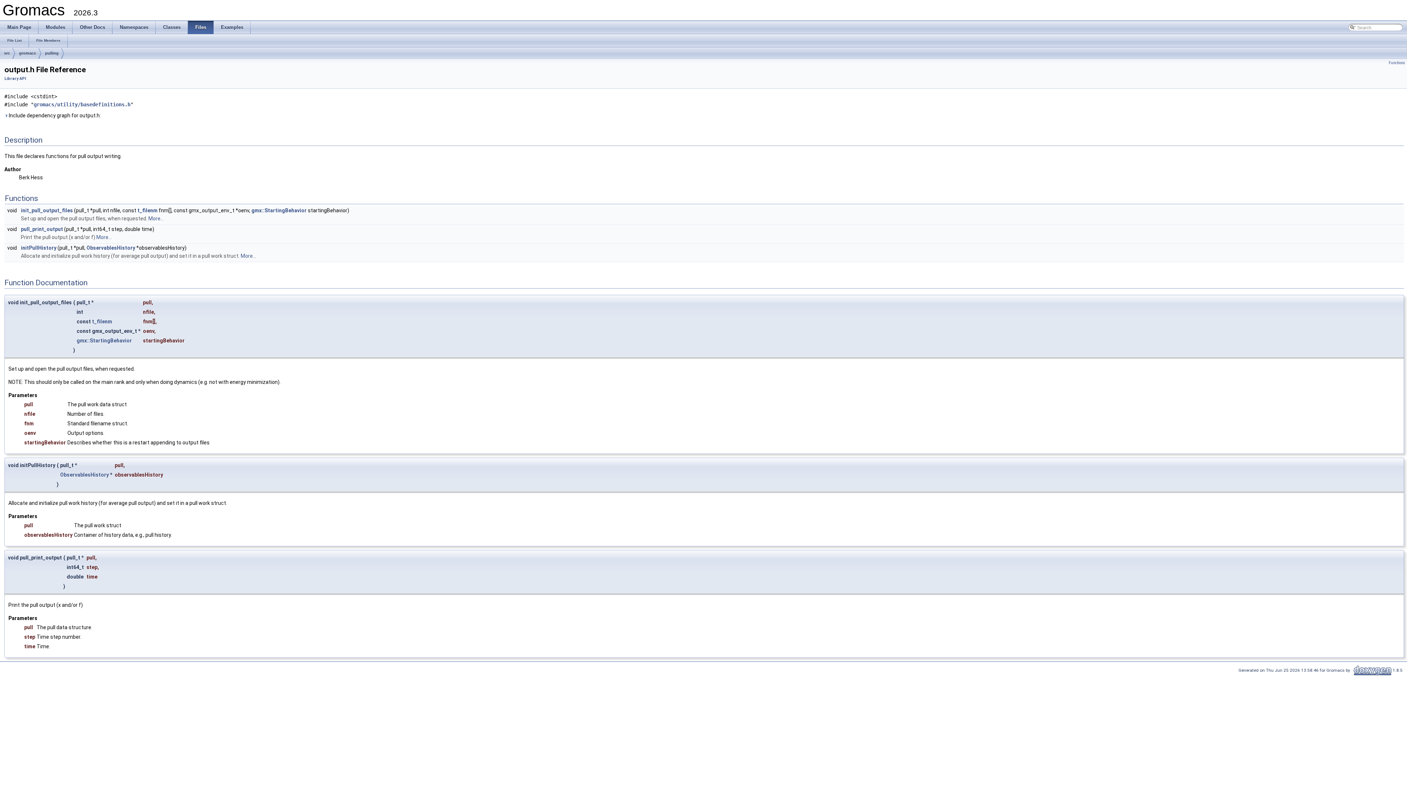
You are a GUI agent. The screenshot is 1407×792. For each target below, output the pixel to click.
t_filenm (147, 210)
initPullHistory (38, 248)
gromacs (27, 53)
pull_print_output (42, 229)
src (7, 53)
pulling (52, 53)
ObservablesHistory (110, 248)
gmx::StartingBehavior (279, 210)
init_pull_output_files (47, 210)
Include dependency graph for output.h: (54, 115)
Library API (15, 78)
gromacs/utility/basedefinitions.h (82, 104)
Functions (1397, 62)
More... (156, 218)
